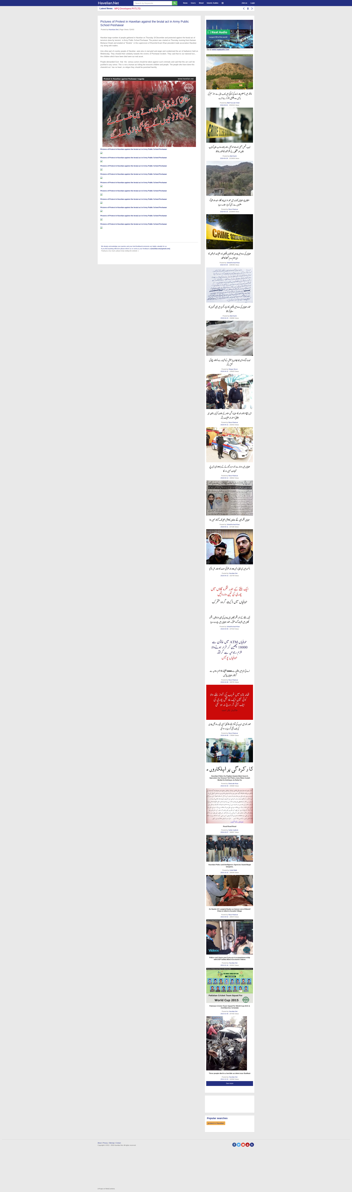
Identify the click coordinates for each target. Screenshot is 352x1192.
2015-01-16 (225, 965)
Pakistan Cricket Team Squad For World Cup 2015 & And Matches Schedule (229, 1007)
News (185, 3)
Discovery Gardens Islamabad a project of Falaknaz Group (142, 8)
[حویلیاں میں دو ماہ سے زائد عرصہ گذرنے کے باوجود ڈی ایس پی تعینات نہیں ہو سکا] (229, 444)
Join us (244, 3)
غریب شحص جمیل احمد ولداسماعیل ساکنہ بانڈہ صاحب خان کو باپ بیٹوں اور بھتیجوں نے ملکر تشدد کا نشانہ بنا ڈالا (230, 149)
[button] (222, 3)
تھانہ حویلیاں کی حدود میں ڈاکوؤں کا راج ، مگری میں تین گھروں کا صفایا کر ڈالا (230, 309)
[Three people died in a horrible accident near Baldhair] (229, 1043)
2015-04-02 (225, 917)
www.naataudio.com (220, 50)
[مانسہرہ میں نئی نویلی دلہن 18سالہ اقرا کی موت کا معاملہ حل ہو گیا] (229, 546)
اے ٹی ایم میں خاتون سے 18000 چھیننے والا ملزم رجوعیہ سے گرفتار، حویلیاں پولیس (230, 673)
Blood (201, 3)
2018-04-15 (225, 425)
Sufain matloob (233, 830)
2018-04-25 (224, 265)
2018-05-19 (224, 211)
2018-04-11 (225, 527)
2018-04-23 (225, 318)
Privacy (105, 1143)
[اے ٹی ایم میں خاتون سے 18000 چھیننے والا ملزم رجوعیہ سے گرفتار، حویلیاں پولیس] (229, 649)
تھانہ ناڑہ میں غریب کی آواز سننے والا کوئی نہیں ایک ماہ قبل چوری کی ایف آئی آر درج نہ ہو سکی (229, 726)
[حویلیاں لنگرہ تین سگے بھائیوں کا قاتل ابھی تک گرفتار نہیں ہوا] (229, 498)
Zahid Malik (233, 870)
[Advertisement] (228, 1104)
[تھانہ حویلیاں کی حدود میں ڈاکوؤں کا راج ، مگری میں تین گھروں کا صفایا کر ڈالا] (229, 285)
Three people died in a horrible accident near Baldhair (230, 1073)
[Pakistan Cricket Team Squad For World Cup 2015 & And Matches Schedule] (229, 985)
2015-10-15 (225, 872)
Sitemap (111, 1143)
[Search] (174, 3)
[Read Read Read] (229, 805)
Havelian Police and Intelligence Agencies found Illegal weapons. (229, 866)
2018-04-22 (225, 371)
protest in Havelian (216, 1123)
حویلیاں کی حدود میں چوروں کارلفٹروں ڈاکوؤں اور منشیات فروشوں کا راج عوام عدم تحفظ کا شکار (229, 256)
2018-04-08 (225, 682)
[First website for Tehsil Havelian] (113, 3)
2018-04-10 (225, 575)
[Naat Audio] (229, 34)
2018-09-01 (224, 105)
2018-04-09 (225, 629)
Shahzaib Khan (233, 783)
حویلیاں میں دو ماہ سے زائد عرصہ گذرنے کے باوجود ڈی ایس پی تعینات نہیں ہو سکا (229, 469)
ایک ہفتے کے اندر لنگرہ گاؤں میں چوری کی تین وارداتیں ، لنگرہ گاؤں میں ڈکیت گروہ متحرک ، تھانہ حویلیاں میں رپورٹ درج (229, 619)
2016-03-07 (225, 832)
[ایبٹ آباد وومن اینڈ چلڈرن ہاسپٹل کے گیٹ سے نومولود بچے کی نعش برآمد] (229, 338)
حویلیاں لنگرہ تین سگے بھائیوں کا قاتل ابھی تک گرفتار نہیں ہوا (230, 519)
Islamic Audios (212, 3)
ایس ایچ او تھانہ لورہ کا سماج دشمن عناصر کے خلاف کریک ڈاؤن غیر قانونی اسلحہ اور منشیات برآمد (229, 415)
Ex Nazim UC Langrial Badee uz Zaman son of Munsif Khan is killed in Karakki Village (229, 910)
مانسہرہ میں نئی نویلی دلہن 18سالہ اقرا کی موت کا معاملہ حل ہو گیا (229, 568)
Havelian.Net (113, 30)
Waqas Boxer (233, 369)
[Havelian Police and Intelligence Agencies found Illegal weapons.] (229, 848)
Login (253, 3)
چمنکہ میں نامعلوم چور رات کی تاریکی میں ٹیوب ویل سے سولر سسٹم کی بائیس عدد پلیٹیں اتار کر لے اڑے (230, 96)
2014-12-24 (225, 1079)
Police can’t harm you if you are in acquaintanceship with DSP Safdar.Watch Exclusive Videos (229, 958)
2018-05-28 (224, 158)
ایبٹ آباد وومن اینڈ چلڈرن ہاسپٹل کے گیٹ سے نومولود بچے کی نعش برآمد (229, 362)
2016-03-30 (225, 786)
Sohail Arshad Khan (233, 262)
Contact (118, 1143)
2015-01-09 (225, 1014)
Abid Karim (233, 156)
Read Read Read (229, 826)
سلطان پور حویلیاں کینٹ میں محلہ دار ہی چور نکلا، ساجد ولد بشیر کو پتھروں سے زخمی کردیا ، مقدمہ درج (230, 202)
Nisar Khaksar (233, 209)
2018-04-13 (225, 478)
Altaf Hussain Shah (233, 103)
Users (193, 3)
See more (229, 1083)
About (99, 1143)
